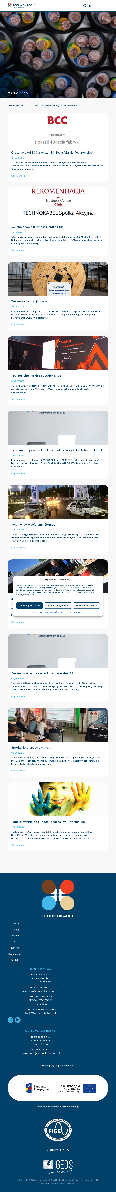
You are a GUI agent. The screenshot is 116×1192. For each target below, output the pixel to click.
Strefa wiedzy (52, 105)
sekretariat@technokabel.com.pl (40, 1053)
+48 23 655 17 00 (40, 1049)
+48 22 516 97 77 (40, 987)
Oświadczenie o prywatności (67, 612)
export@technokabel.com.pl (40, 1009)
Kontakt (15, 960)
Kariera (15, 947)
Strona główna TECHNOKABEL (24, 105)
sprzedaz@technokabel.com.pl (40, 991)
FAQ (15, 941)
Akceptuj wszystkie (30, 605)
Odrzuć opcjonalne (58, 605)
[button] (21, 6)
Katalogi (15, 929)
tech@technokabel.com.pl (40, 1013)
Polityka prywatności (43, 612)
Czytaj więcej (18, 175)
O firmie (15, 935)
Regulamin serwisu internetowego (58, 1183)
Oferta (15, 923)
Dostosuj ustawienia (86, 605)
